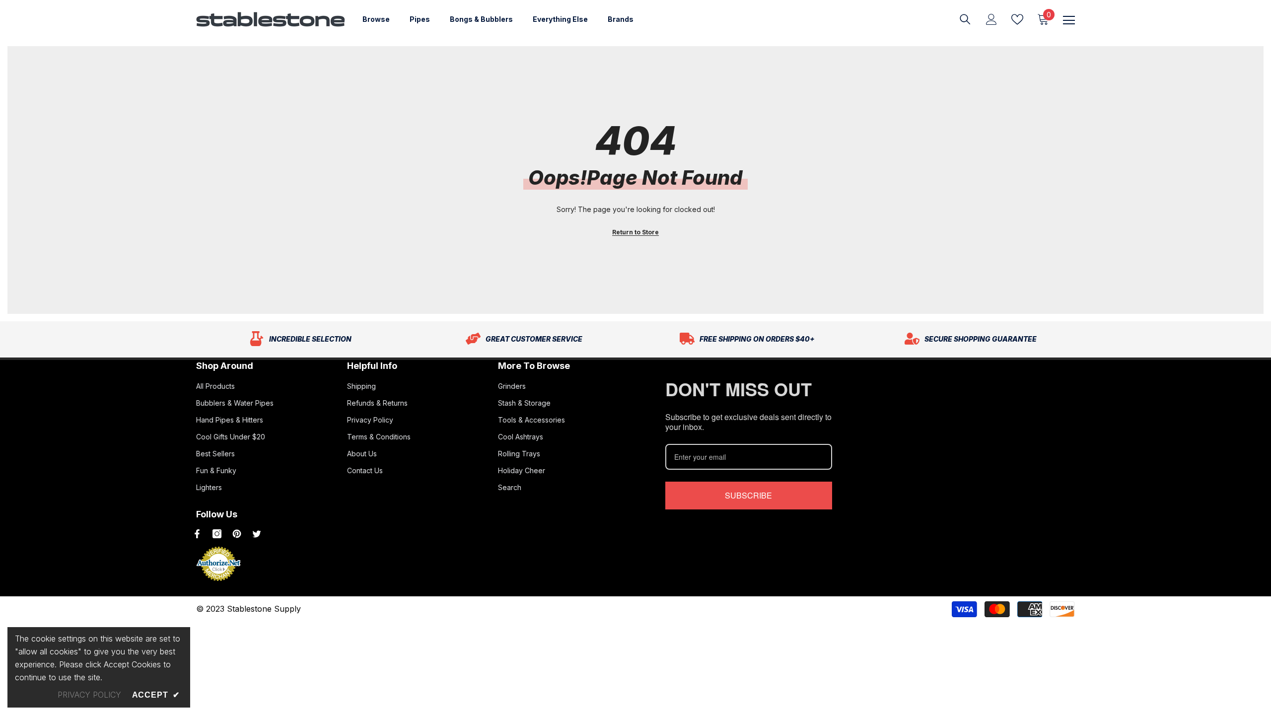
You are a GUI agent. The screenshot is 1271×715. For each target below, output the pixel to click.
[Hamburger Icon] (1069, 20)
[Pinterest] (236, 533)
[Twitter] (256, 533)
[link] (300, 339)
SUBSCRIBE (748, 495)
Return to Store (635, 232)
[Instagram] (217, 533)
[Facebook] (197, 533)
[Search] (965, 19)
